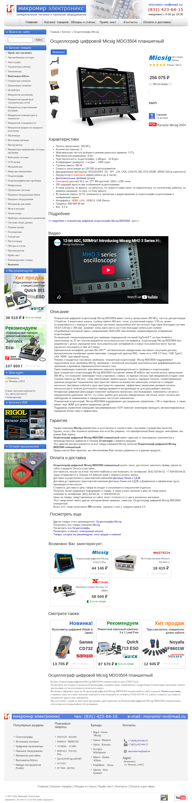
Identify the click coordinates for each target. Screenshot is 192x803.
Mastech (106, 740)
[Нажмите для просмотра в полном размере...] (106, 132)
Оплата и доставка (170, 691)
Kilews (97, 760)
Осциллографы (81, 528)
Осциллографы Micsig (109, 521)
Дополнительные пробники (71, 178)
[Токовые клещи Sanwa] (25, 486)
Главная (43, 786)
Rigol (96, 732)
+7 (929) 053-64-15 (138, 740)
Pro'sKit (97, 749)
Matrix (96, 757)
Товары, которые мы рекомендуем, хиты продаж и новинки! (87, 534)
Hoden (105, 757)
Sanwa (96, 740)
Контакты (121, 786)
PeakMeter (98, 765)
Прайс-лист (105, 786)
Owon (104, 732)
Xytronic (106, 744)
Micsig (97, 735)
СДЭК (137, 478)
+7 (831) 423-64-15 (138, 744)
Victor (110, 765)
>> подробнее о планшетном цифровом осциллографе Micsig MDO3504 (89, 220)
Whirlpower (99, 752)
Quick (96, 744)
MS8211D (73, 741)
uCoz (29, 799)
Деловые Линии (122, 478)
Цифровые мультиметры (29, 746)
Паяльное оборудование (29, 751)
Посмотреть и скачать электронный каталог (78, 531)
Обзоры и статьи (85, 786)
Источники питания (27, 741)
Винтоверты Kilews (27, 760)
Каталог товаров (61, 786)
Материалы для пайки (28, 755)
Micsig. (96, 524)
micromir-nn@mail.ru (139, 751)
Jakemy (97, 769)
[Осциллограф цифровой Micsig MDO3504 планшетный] (54, 63)
